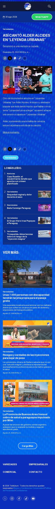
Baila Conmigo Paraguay (19, 208)
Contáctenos (21, 490)
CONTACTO (35, 472)
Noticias (11, 174)
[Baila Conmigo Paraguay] (44, 207)
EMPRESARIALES (38, 464)
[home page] (27, 6)
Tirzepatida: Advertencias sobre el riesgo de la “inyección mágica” (20, 236)
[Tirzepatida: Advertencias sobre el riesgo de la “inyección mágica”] (44, 233)
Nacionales (12, 205)
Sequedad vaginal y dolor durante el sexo (19, 195)
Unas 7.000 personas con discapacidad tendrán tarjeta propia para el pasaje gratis (26, 297)
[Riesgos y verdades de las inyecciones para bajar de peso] (27, 334)
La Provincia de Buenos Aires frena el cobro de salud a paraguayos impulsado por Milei (26, 417)
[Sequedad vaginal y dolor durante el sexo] (44, 194)
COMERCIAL (9, 472)
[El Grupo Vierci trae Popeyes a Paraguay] (44, 220)
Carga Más (27, 446)
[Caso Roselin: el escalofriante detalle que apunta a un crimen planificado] (44, 176)
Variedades (8, 29)
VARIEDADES (10, 464)
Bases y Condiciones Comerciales (28, 488)
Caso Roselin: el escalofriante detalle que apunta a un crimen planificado (19, 180)
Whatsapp (41, 17)
